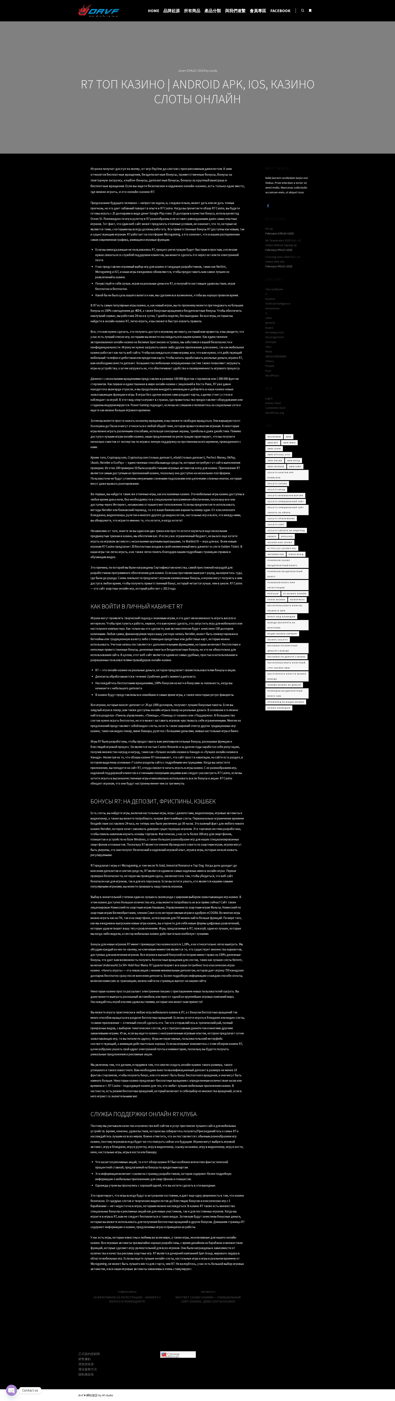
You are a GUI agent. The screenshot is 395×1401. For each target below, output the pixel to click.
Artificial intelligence (277, 303)
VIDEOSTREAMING (276, 356)
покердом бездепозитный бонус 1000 (285, 693)
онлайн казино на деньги (284, 685)
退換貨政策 (86, 1364)
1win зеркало (275, 466)
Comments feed (275, 408)
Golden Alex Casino (279, 542)
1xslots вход (276, 489)
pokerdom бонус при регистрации (281, 585)
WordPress (272, 375)
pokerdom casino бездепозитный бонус (282, 563)
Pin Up (269, 229)
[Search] (302, 10)
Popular (273, 593)
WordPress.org (274, 413)
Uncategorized (274, 332)
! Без (268, 347)
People (269, 366)
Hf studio (107, 1395)
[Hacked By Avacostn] (99, 10)
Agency (271, 536)
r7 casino (137, 762)
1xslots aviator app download (280, 475)
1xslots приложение (281, 518)
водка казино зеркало (282, 633)
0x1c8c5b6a (274, 436)
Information (275, 554)
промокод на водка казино (285, 702)
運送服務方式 (87, 1369)
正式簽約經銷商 (89, 1354)
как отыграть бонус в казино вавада (286, 676)
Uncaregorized (274, 337)
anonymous (272, 308)
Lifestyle (270, 342)
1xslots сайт (276, 524)
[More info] (310, 10)
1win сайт (295, 466)
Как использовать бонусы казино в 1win (284, 608)
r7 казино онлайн (295, 593)
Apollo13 (287, 536)
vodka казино (276, 599)
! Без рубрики (274, 289)
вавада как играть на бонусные (281, 625)
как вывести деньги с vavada (286, 656)
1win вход (293, 460)
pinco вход (296, 554)
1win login (274, 448)
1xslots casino (277, 483)
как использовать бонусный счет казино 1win (286, 665)
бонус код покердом (281, 616)
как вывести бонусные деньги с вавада (282, 648)
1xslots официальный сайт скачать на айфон (285, 510)
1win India (289, 442)
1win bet (272, 442)
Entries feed (273, 403)
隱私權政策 (86, 1374)
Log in (269, 398)
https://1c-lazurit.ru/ (281, 548)
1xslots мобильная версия (285, 495)
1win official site (278, 454)
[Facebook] (268, 206)
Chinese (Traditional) (170, 1355)
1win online (274, 460)
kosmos (270, 299)
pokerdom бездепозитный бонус (285, 574)
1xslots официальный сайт (285, 501)
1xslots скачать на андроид (286, 530)
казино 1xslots (277, 639)
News (268, 351)
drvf (80, 1395)
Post (268, 371)
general (270, 322)
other (268, 318)
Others (269, 361)
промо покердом (278, 708)
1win (288, 436)
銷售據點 (84, 1359)
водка (269, 327)
